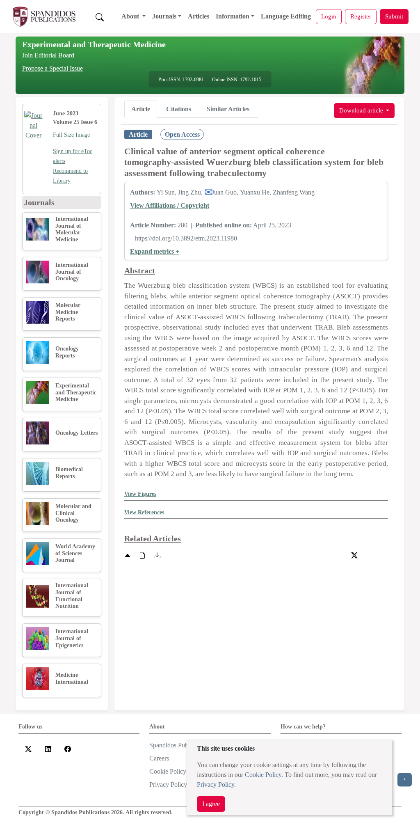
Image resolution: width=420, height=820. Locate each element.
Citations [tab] (178, 108)
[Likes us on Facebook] (67, 748)
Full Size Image (71, 135)
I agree (211, 803)
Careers (159, 758)
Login (328, 16)
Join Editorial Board (48, 55)
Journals (164, 16)
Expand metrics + (154, 251)
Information (232, 16)
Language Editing (286, 16)
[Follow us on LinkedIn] (48, 748)
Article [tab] (140, 108)
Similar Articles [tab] (228, 108)
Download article (362, 110)
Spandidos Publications (179, 745)
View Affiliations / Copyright (169, 205)
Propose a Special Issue (52, 68)
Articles (198, 16)
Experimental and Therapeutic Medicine (94, 44)
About (131, 16)
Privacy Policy (215, 784)
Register (360, 16)
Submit (394, 16)
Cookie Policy (263, 774)
